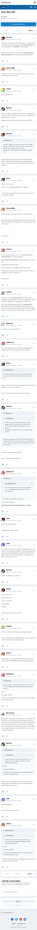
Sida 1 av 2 (18, 30)
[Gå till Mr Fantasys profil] (3, 714)
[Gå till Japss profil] (3, 519)
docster (5, 16)
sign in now (10, 884)
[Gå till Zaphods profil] (3, 293)
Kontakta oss (21, 923)
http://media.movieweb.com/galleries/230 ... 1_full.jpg (16, 505)
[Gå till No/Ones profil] (3, 109)
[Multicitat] (2, 61)
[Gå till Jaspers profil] (3, 90)
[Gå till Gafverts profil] (3, 250)
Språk (13, 923)
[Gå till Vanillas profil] (3, 590)
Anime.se (6, 2)
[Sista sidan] (34, 30)
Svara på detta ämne (18, 24)
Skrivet (13, 39)
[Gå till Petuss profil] (3, 179)
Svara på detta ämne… (11, 892)
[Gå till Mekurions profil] (3, 324)
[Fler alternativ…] (34, 38)
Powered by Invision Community (18, 927)
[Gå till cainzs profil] (3, 544)
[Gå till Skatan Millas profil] (3, 69)
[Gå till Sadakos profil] (3, 627)
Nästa (31, 30)
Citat (7, 61)
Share (19, 901)
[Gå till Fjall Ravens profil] (3, 343)
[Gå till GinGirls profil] (3, 654)
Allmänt (15, 18)
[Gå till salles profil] (3, 799)
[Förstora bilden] (21, 859)
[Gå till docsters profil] (3, 38)
